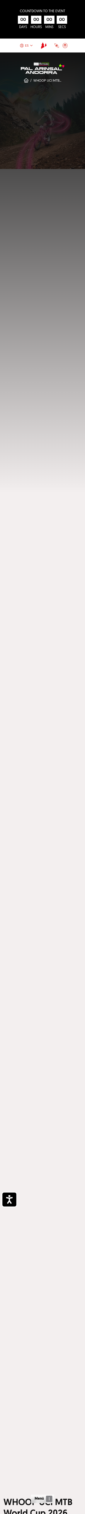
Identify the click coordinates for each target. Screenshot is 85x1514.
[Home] (44, 45)
